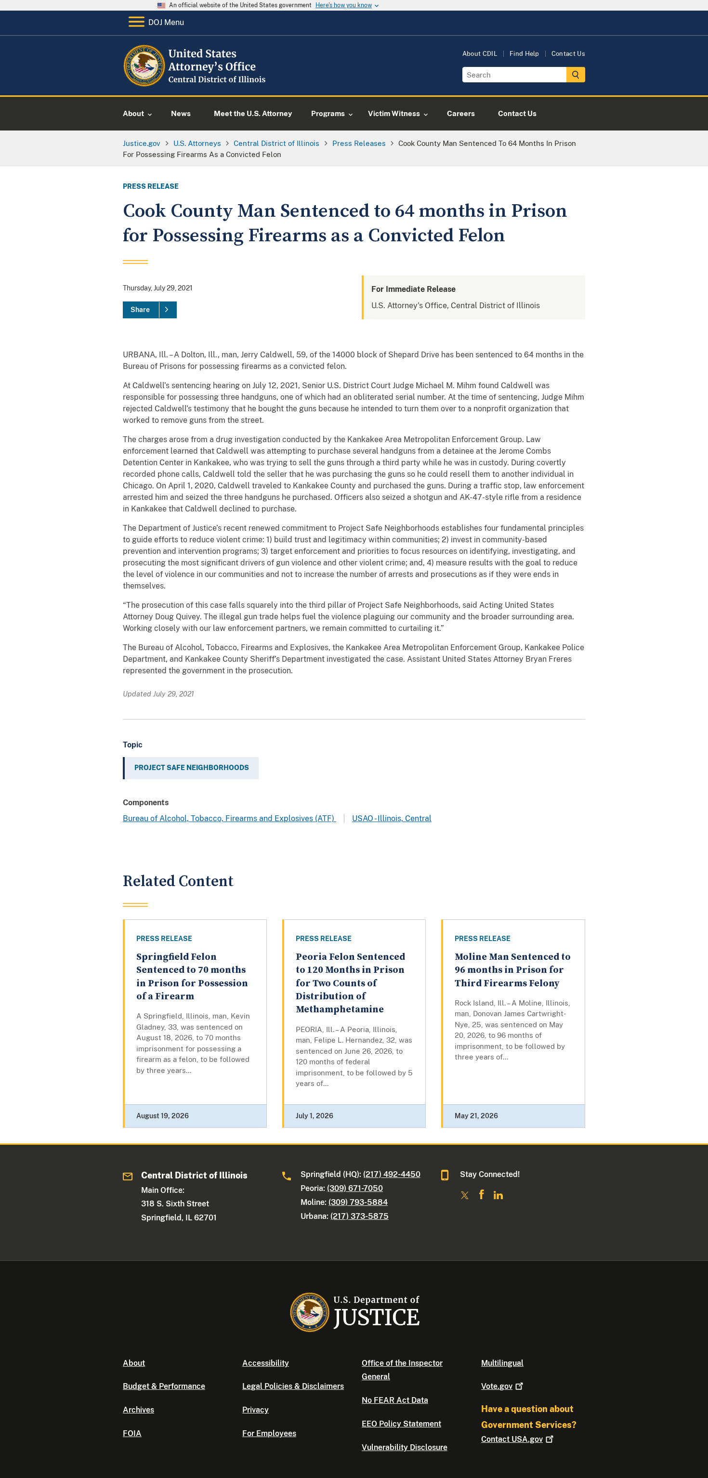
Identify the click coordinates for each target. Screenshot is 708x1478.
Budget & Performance (164, 1386)
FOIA (132, 1433)
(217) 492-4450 (391, 1174)
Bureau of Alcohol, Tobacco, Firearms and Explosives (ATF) (229, 818)
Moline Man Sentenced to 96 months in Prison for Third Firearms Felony (513, 970)
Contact (512, 1439)
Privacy (255, 1409)
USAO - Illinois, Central (392, 818)
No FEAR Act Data (395, 1400)
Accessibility (265, 1363)
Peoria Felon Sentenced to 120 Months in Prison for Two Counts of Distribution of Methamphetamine (350, 983)
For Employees (269, 1433)
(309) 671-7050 (355, 1188)
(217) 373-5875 (359, 1216)
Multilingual (502, 1363)
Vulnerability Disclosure (404, 1447)
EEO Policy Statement (401, 1423)
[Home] (201, 84)
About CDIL (480, 53)
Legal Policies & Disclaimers (293, 1386)
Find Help (524, 53)
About (134, 1363)
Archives (138, 1409)
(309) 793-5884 (358, 1202)
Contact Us (568, 53)
